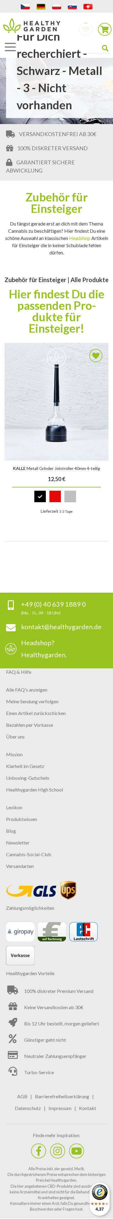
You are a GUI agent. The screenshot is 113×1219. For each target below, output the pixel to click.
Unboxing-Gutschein (27, 778)
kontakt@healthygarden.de (61, 627)
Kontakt (87, 1108)
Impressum (60, 1108)
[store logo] (56, 29)
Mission (14, 754)
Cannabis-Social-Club (28, 854)
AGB (22, 1096)
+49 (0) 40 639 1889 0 (53, 604)
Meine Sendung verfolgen (32, 701)
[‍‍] (38, 1150)
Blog (11, 831)
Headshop (79, 238)
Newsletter (18, 842)
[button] (95, 355)
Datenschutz (28, 1108)
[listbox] (56, 497)
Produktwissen (21, 819)
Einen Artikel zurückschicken (36, 713)
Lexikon (14, 807)
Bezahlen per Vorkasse (29, 725)
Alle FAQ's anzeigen (26, 689)
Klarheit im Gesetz (25, 766)
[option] (40, 496)
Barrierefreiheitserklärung (62, 1096)
